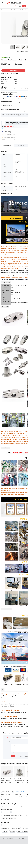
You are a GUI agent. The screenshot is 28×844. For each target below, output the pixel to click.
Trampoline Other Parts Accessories (9, 815)
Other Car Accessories (17, 812)
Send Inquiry (13, 70)
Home (2, 9)
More (2, 834)
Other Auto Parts (6, 812)
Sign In (3, 139)
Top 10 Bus (4, 831)
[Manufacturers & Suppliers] (14, 2)
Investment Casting (5, 794)
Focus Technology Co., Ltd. (17, 838)
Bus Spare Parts (5, 828)
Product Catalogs (20, 791)
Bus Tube (25, 828)
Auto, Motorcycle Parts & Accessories (12, 9)
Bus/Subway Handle (18, 796)
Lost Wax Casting (17, 794)
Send (13, 756)
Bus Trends (12, 831)
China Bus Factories (6, 825)
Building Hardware (5, 799)
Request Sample (24, 73)
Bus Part (15, 825)
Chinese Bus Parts (16, 828)
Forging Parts (4, 796)
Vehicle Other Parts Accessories (9, 818)
